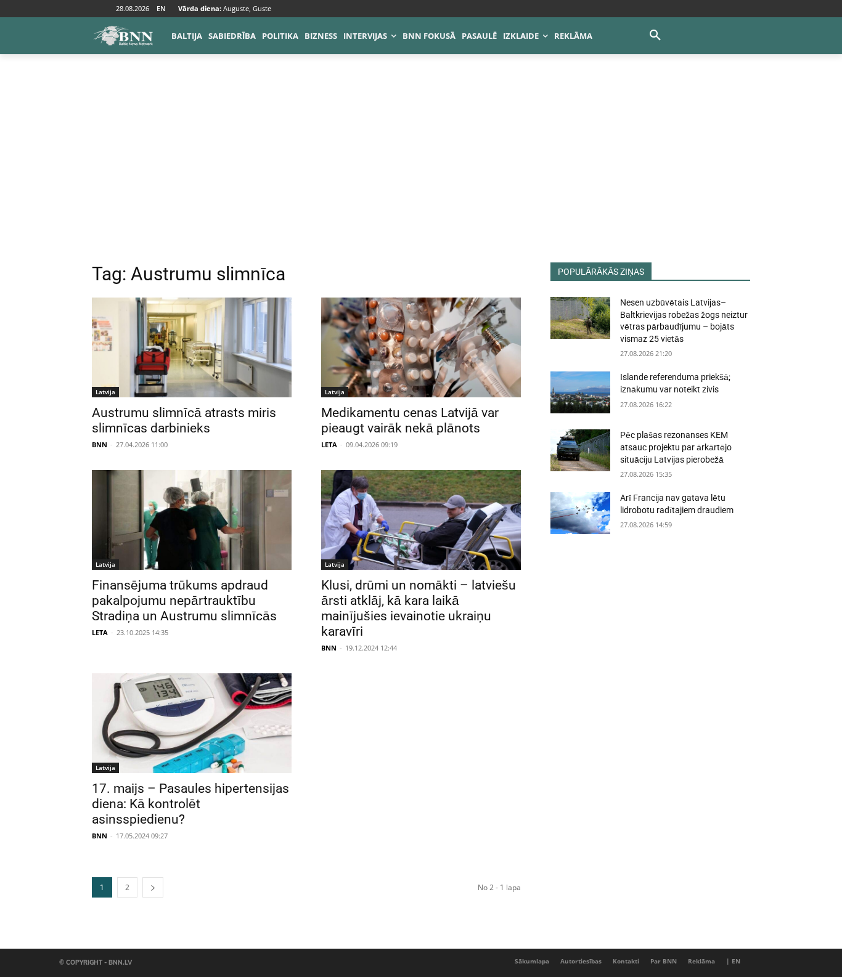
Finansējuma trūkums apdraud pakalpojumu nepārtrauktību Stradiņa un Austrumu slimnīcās (184, 600)
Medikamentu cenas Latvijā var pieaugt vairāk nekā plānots (410, 420)
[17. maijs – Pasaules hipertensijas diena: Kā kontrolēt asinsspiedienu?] (192, 723)
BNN (99, 444)
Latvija (105, 391)
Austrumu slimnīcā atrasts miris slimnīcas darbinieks (184, 420)
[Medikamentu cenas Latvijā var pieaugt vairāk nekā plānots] (421, 347)
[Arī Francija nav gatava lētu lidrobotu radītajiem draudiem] (580, 513)
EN (161, 8)
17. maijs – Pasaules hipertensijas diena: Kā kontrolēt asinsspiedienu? (190, 804)
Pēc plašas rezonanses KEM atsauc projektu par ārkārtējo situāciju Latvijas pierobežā (676, 447)
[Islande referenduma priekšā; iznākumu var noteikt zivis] (580, 392)
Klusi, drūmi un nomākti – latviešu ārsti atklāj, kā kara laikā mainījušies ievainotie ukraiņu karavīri (418, 608)
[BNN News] (122, 35)
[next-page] (152, 887)
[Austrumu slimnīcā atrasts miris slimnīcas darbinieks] (192, 347)
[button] (655, 35)
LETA (329, 444)
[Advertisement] (421, 170)
